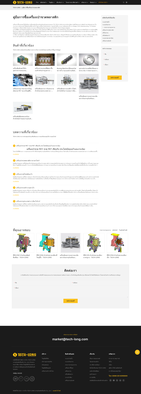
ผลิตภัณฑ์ (114, 230)
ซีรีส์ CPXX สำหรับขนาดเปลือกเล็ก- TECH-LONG (116, 256)
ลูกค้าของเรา (93, 374)
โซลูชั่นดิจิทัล (45, 358)
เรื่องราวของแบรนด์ (95, 358)
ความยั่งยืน (92, 377)
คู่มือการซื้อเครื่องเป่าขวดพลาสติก (31, 7)
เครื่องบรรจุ (68, 371)
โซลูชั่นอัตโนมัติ (123, 230)
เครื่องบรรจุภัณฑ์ (69, 380)
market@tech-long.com (70, 339)
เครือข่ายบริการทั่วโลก (48, 371)
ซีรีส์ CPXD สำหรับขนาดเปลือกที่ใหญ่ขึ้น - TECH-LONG (46, 256)
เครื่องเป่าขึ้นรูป (69, 368)
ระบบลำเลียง (68, 377)
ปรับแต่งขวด (45, 365)
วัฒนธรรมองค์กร (94, 361)
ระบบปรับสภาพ (69, 361)
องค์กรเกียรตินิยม (94, 371)
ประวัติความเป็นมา (95, 365)
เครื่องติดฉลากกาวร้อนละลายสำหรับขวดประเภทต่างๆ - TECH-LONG (44, 90)
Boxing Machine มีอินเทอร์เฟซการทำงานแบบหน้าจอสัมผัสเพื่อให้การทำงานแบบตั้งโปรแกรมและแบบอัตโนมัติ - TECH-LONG (66, 70)
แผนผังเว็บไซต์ (57, 390)
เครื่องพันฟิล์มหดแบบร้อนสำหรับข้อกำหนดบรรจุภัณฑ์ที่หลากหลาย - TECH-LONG (22, 118)
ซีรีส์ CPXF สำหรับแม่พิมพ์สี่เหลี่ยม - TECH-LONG (21, 256)
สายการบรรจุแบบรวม (105, 230)
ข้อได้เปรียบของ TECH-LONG (98, 368)
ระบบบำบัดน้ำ (69, 358)
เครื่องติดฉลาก (69, 374)
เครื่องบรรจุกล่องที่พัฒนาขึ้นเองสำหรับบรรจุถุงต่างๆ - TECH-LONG (44, 69)
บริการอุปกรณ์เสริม (47, 361)
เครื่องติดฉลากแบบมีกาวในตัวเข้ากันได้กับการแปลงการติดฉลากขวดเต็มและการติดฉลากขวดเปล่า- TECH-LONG (67, 90)
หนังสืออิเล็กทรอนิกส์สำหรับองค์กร (99, 380)
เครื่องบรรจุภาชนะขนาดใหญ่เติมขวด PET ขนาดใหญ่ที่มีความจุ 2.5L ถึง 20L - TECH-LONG (22, 90)
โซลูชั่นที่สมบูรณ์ (46, 368)
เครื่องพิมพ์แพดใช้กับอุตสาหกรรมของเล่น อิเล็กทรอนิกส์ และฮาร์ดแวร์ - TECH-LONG (22, 69)
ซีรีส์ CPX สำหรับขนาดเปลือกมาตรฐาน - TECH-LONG (92, 256)
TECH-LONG (16, 7)
